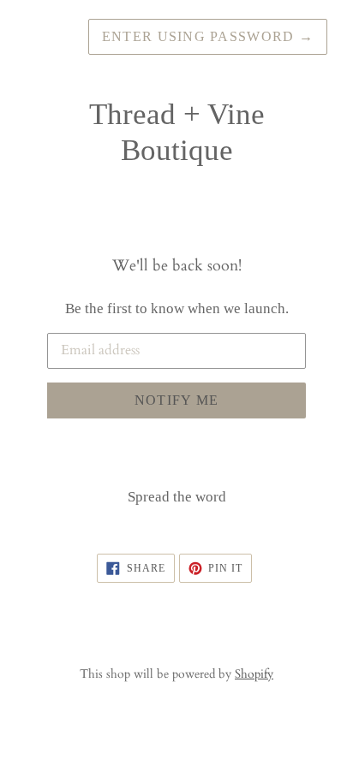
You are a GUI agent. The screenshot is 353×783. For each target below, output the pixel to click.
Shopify (254, 674)
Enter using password (208, 36)
